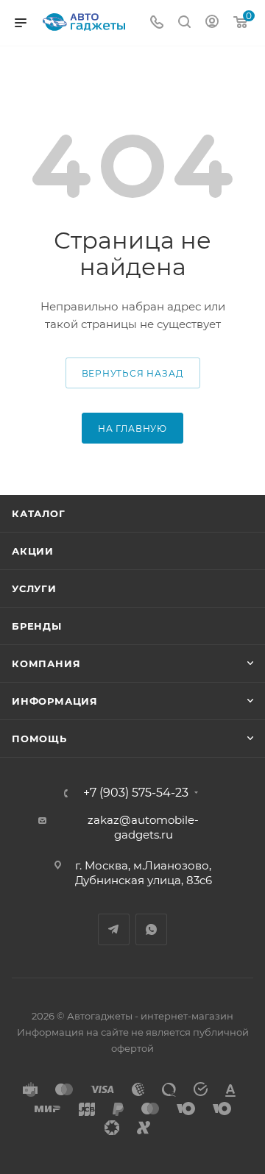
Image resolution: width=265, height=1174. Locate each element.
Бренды (37, 626)
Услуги (34, 588)
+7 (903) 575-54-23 (135, 793)
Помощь (39, 738)
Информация (55, 701)
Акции (33, 551)
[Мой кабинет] (212, 23)
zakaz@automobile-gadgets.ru (143, 827)
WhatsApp (151, 929)
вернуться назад (133, 373)
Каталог (39, 513)
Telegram (114, 929)
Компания (46, 663)
